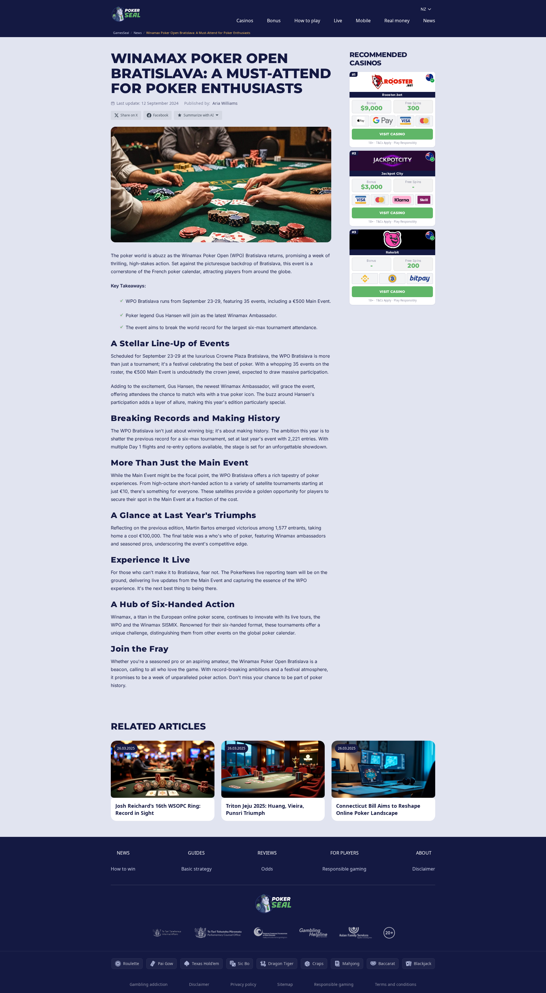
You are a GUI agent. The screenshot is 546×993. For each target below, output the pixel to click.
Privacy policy (243, 984)
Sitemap (285, 984)
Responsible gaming (344, 869)
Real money (397, 20)
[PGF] (271, 932)
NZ (423, 9)
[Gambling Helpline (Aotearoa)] (313, 932)
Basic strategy (196, 869)
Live (338, 20)
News (429, 20)
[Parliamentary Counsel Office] (218, 932)
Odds (267, 869)
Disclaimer (423, 869)
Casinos (244, 20)
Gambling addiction (149, 984)
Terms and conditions (395, 984)
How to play (307, 20)
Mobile (363, 20)
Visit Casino (392, 134)
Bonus (274, 20)
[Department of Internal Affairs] (167, 932)
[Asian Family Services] (355, 932)
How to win (123, 869)
